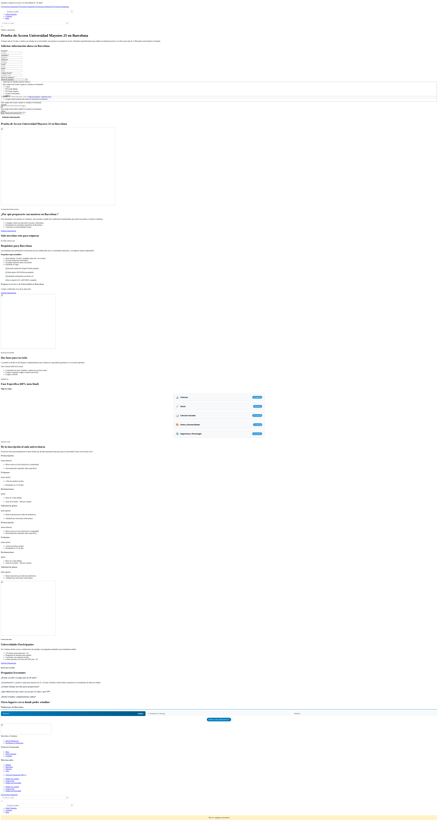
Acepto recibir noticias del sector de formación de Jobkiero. (26, 99)
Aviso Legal (9, 781)
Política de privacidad (13, 783)
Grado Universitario (12, 94)
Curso (7, 87)
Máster (7, 96)
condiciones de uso (46, 96)
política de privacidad (34, 96)
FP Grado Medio (11, 89)
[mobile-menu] (2, 26)
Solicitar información (11, 117)
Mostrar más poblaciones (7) (219, 719)
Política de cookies (12, 779)
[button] (219, 680)
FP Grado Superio (11, 91)
